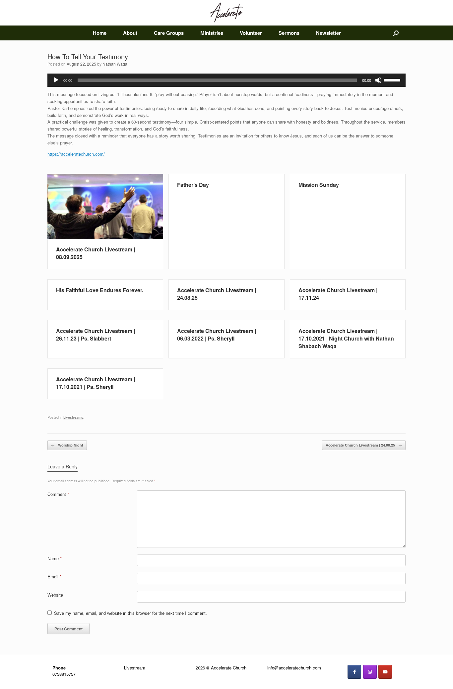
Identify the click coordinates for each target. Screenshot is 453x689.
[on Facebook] (354, 672)
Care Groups (169, 32)
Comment (58, 494)
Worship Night (67, 445)
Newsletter (328, 32)
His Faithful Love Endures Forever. (99, 290)
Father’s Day (193, 184)
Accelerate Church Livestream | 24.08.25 (364, 445)
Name (54, 558)
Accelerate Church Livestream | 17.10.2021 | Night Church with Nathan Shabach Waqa (346, 338)
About (130, 32)
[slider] (393, 79)
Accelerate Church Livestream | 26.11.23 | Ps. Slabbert (95, 334)
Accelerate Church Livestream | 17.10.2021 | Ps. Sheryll (95, 383)
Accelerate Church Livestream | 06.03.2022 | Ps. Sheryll (216, 334)
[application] (226, 80)
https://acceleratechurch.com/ (76, 154)
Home (99, 32)
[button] (396, 33)
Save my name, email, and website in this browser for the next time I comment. (130, 613)
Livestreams (73, 417)
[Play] (56, 80)
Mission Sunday (318, 184)
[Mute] (378, 80)
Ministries (211, 32)
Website (55, 595)
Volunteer (251, 32)
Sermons (289, 32)
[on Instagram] (370, 672)
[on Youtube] (385, 672)
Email (54, 576)
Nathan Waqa (114, 64)
